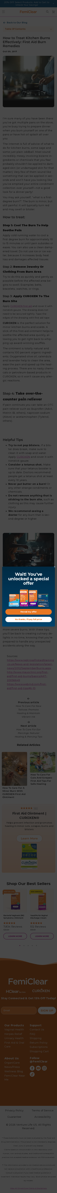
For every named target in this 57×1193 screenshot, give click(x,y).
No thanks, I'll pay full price (28, 619)
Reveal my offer (28, 612)
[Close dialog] (54, 566)
